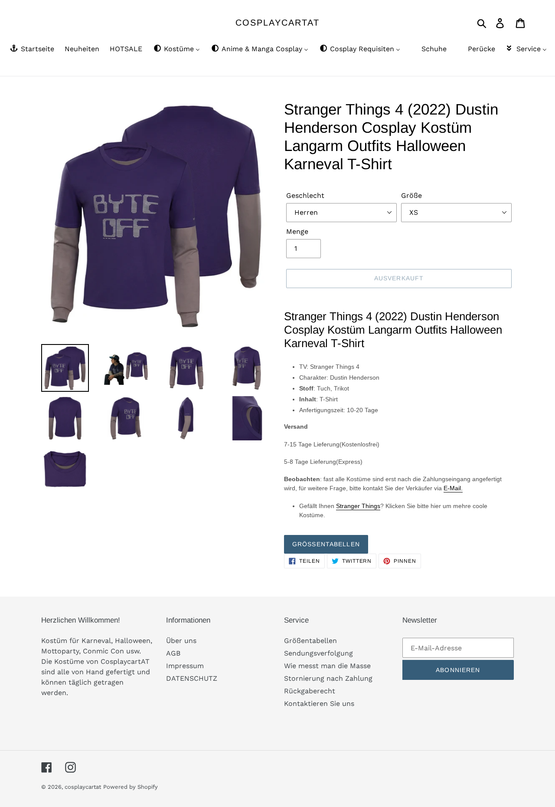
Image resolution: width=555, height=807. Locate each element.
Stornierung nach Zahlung (328, 678)
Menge (297, 231)
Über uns (181, 640)
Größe (411, 195)
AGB (173, 653)
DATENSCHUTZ (191, 678)
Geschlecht (305, 195)
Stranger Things (358, 505)
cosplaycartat (277, 22)
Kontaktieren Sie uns (319, 703)
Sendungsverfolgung (318, 653)
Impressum (185, 666)
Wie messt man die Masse (327, 666)
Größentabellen (326, 544)
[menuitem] (31, 49)
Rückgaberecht (309, 691)
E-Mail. (453, 488)
